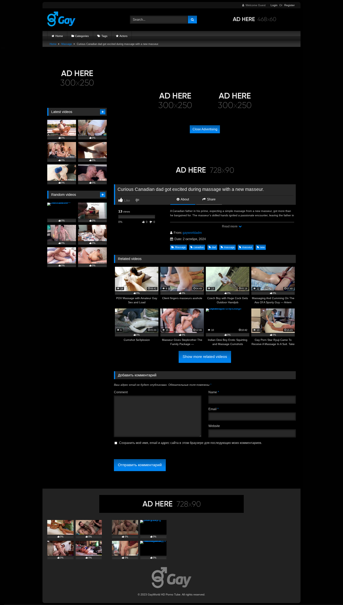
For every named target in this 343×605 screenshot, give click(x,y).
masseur (247, 247)
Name (213, 392)
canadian (199, 247)
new (262, 247)
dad (214, 247)
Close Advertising (205, 129)
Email (213, 409)
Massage (66, 44)
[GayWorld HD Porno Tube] (61, 20)
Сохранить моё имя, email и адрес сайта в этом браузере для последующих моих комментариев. (190, 443)
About (184, 199)
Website (214, 426)
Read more (230, 226)
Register (289, 5)
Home (59, 36)
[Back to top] (330, 593)
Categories (82, 36)
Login (274, 5)
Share (211, 199)
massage (229, 247)
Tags (104, 36)
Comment (121, 392)
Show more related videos (205, 357)
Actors (123, 36)
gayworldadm (192, 232)
